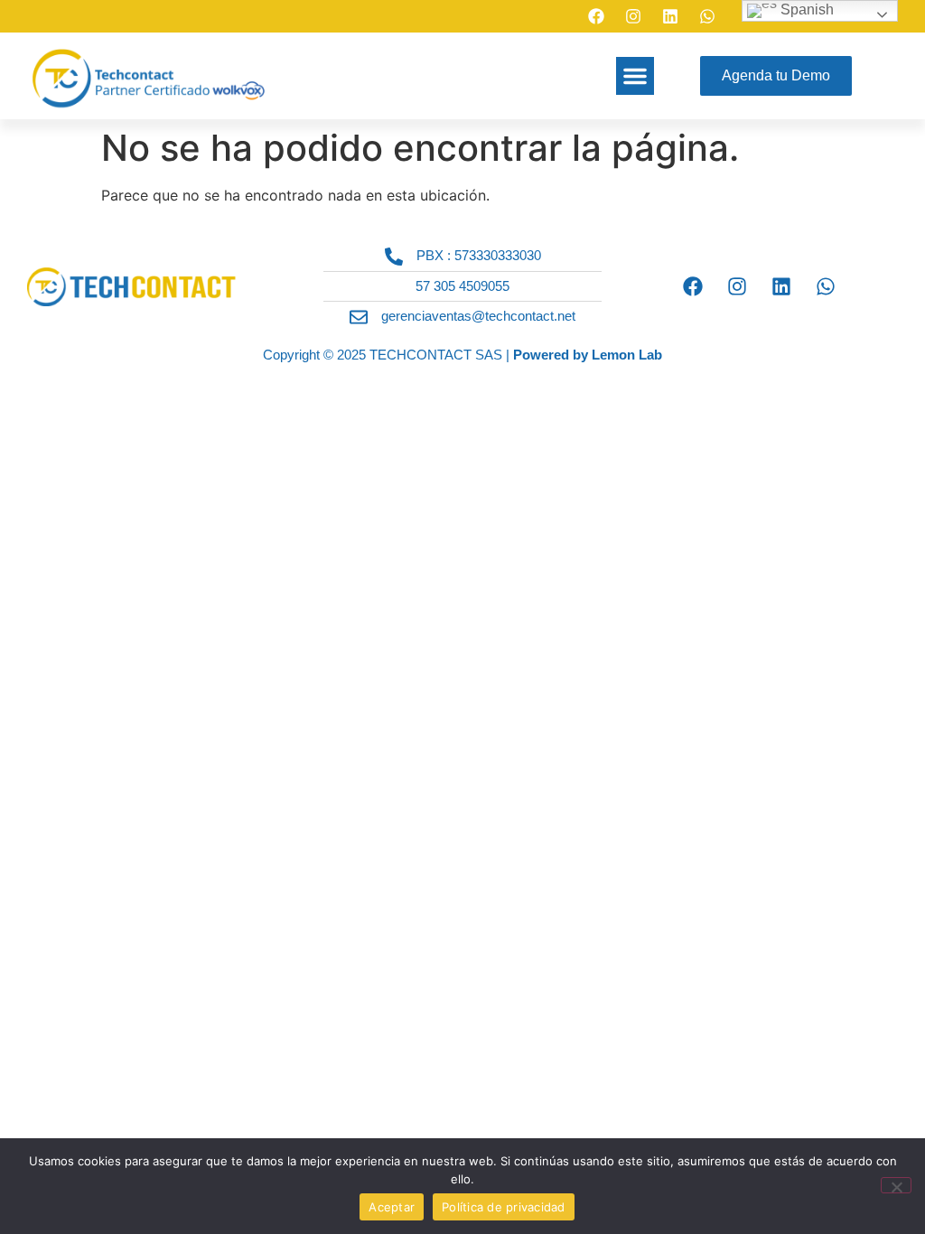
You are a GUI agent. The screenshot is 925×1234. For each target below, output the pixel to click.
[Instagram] (633, 16)
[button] (635, 76)
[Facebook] (596, 16)
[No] (896, 1185)
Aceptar (392, 1207)
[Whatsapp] (707, 16)
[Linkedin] (670, 16)
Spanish (805, 9)
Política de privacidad (503, 1207)
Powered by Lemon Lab (587, 354)
